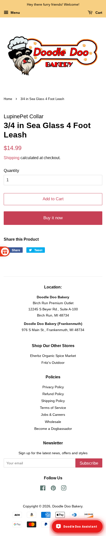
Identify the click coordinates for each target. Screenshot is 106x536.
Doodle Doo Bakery (67, 506)
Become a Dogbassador (53, 429)
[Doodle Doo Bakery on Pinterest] (53, 489)
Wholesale (53, 422)
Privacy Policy (53, 387)
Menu (15, 13)
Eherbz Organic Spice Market (53, 356)
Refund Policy (53, 394)
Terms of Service (53, 408)
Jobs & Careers (53, 415)
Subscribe (89, 463)
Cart (98, 13)
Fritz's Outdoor (53, 363)
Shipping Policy (53, 401)
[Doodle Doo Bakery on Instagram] (63, 489)
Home (8, 99)
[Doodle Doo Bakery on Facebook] (43, 489)
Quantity (11, 170)
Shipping (11, 158)
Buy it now (53, 218)
